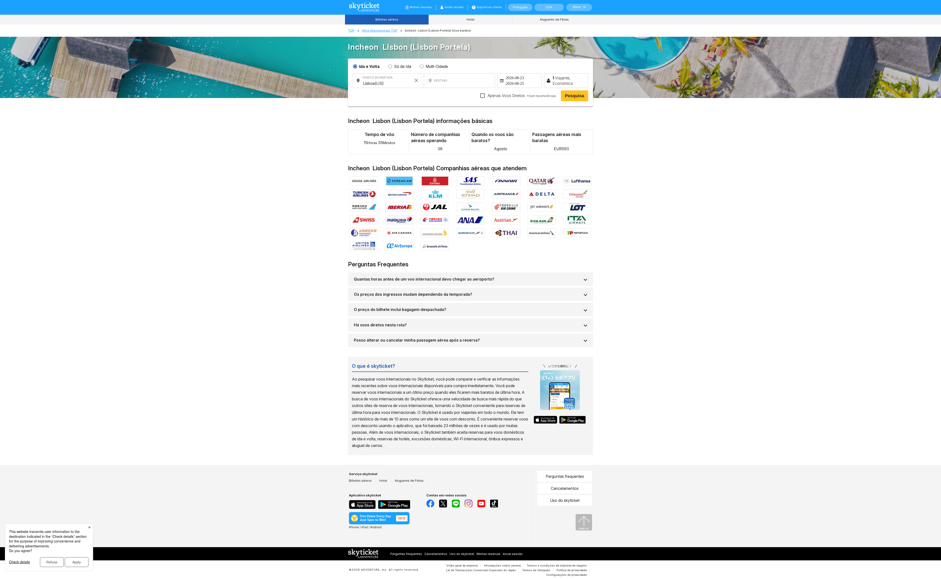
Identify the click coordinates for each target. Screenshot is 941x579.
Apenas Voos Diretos (521, 95)
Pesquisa (574, 95)
